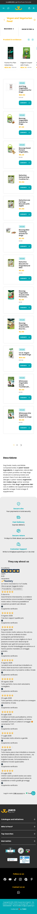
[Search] (8, 8)
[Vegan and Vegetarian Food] (5, 20)
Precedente (6, 589)
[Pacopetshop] (5, 879)
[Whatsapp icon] (33, 793)
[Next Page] (21, 445)
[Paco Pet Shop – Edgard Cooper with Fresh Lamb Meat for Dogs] (10, 53)
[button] (29, 39)
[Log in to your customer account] (34, 8)
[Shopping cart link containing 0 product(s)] (29, 8)
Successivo (17, 589)
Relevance (8, 29)
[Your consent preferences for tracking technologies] (33, 910)
